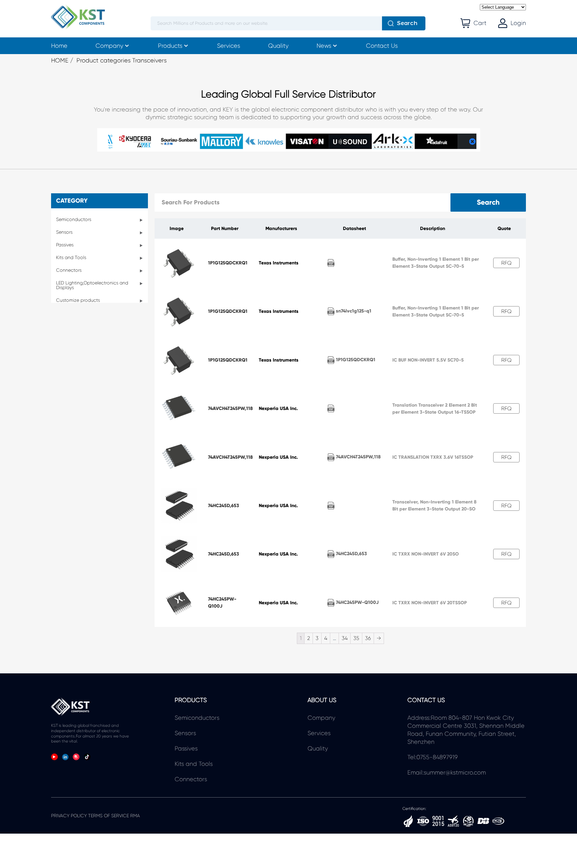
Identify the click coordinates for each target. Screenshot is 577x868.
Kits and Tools (71, 257)
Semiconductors (73, 219)
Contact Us (382, 45)
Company (109, 45)
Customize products (78, 300)
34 (345, 638)
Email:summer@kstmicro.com (446, 772)
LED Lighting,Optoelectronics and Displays (92, 285)
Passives (64, 244)
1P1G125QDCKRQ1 (227, 263)
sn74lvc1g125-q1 (353, 311)
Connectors (68, 270)
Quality (278, 45)
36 (368, 638)
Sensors (64, 232)
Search (407, 23)
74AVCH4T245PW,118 (230, 408)
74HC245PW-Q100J (357, 602)
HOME (59, 60)
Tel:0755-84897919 (432, 757)
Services (228, 45)
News (324, 45)
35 (356, 638)
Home (59, 45)
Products (170, 45)
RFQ (506, 263)
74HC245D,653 (223, 505)
